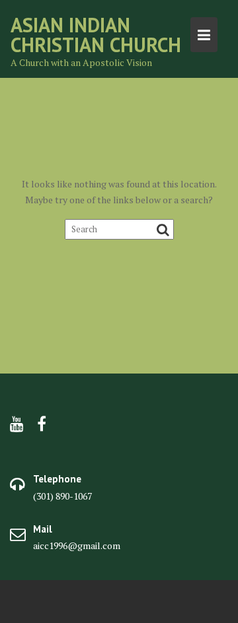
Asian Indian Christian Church (96, 34)
